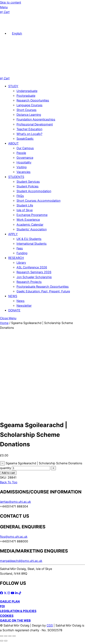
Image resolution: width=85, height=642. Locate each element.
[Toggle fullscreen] (5, 636)
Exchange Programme (32, 215)
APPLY (13, 234)
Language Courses (29, 105)
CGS (50, 625)
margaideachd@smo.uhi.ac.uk (21, 560)
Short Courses (27, 110)
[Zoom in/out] (1, 636)
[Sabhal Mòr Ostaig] (42, 73)
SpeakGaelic (25, 138)
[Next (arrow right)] (5, 640)
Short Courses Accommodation (38, 200)
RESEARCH (16, 258)
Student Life (25, 205)
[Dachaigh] (6, 25)
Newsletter (24, 305)
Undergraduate (27, 91)
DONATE (14, 310)
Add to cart (8, 472)
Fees (20, 248)
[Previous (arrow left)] (1, 640)
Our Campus (25, 148)
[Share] (10, 636)
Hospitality (24, 162)
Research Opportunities (33, 100)
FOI (2, 606)
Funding (22, 253)
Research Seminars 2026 (34, 272)
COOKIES (6, 615)
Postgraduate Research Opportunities (43, 286)
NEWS (12, 296)
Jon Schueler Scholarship (34, 277)
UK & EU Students (29, 239)
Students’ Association (32, 229)
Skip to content (10, 2)
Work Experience (28, 219)
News (21, 301)
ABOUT (13, 143)
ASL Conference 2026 (32, 267)
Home (4, 323)
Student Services (28, 181)
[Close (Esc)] (14, 636)
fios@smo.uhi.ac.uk (13, 536)
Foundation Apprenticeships (36, 119)
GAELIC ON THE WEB (15, 620)
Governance (25, 157)
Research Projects (29, 281)
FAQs (20, 196)
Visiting (22, 167)
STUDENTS (16, 177)
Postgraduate (26, 95)
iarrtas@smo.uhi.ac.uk (15, 501)
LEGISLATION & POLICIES (18, 611)
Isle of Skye (25, 210)
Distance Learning (29, 114)
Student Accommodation (34, 191)
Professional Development (35, 124)
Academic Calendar (30, 224)
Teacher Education (29, 129)
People (21, 153)
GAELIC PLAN (10, 601)
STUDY (13, 86)
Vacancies (24, 172)
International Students (32, 243)
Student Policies (28, 186)
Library (21, 262)
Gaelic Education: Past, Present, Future (43, 291)
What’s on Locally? (29, 134)
